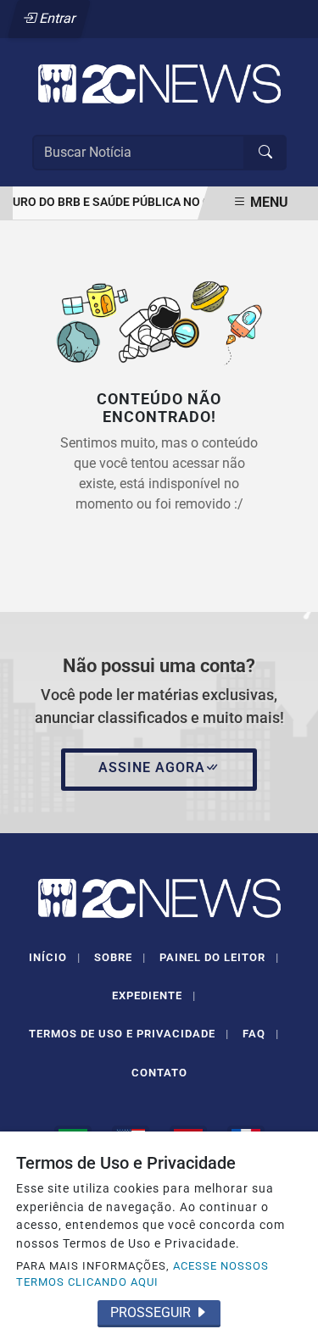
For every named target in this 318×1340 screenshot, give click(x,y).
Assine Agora (151, 767)
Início (55, 957)
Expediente (154, 995)
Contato (159, 1072)
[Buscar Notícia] (265, 152)
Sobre (120, 957)
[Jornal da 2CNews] (159, 83)
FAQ (261, 1033)
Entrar (56, 18)
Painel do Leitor (219, 957)
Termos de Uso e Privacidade (129, 1033)
